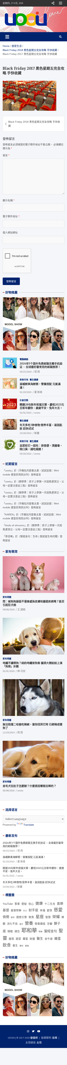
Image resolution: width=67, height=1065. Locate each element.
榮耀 (56, 917)
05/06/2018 (8, 790)
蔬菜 (18, 938)
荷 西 (37, 371)
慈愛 (58, 909)
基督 (6, 910)
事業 (17, 903)
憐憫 (6, 917)
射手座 (33, 910)
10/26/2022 (25, 433)
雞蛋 (57, 938)
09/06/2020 (8, 609)
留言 (6, 155)
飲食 (7, 945)
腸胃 (11, 938)
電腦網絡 (24, 359)
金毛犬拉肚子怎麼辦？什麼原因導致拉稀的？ (29, 786)
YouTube (8, 903)
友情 (39, 1042)
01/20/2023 (25, 392)
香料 (21, 946)
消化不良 (12, 923)
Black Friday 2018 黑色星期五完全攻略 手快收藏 (34, 123)
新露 (36, 433)
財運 (32, 938)
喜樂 (60, 903)
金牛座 (49, 938)
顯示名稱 (8, 200)
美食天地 (24, 379)
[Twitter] (33, 1031)
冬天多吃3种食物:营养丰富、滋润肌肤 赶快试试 (29, 882)
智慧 (48, 917)
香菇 (27, 946)
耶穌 (41, 931)
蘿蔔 (25, 938)
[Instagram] (28, 1031)
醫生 (40, 938)
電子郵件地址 (11, 216)
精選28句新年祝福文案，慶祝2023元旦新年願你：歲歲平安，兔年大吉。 (42, 406)
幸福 (42, 910)
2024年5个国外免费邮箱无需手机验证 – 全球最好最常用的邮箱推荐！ (41, 365)
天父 (25, 911)
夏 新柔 (38, 392)
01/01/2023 (25, 412)
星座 (40, 916)
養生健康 (34, 379)
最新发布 (11, 836)
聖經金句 (50, 931)
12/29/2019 (8, 732)
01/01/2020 (8, 671)
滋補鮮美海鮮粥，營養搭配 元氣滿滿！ (24, 857)
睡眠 (10, 931)
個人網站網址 (10, 232)
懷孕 (13, 917)
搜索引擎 (21, 917)
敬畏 (31, 917)
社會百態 (24, 400)
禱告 (17, 931)
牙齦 (49, 923)
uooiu (37, 412)
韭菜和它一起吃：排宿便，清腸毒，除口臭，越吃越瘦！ (41, 447)
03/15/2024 (25, 371)
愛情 (49, 910)
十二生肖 (49, 903)
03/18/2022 (25, 453)
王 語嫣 (21, 609)
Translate (28, 824)
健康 (39, 903)
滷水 (21, 924)
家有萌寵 (7, 597)
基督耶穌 (16, 910)
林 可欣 (21, 671)
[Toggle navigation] (7, 36)
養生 (15, 945)
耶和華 (29, 930)
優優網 (34, 1037)
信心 (31, 903)
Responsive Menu (53, 3)
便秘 (24, 903)
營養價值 (40, 923)
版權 (54, 1037)
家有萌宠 (11, 552)
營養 (29, 923)
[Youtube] (39, 1031)
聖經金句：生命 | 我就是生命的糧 (38, 536)
